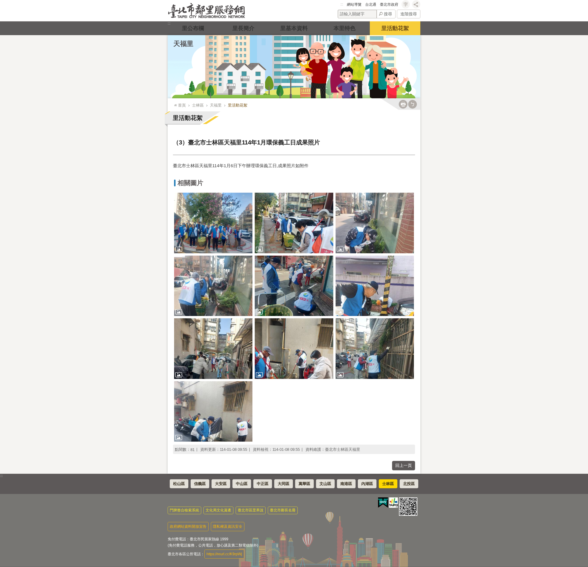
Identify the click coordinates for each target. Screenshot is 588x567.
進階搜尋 (408, 14)
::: (341, 4)
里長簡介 (243, 28)
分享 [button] (416, 4)
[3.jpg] (375, 223)
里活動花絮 (395, 28)
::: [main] (174, 103)
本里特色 (345, 28)
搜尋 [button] (388, 14)
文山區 (325, 484)
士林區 (198, 105)
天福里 (216, 105)
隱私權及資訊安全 (227, 526)
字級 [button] (405, 4)
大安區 (221, 484)
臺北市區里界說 (250, 510)
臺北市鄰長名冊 (283, 510)
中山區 (242, 484)
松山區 (179, 484)
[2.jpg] (294, 223)
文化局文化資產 (218, 510)
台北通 (370, 4)
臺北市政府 (389, 4)
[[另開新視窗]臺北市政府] (393, 502)
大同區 (283, 484)
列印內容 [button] (403, 104)
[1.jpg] (213, 223)
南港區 (346, 484)
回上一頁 (403, 465)
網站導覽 (354, 4)
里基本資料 (294, 28)
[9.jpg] (375, 348)
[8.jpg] (294, 348)
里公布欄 (193, 28)
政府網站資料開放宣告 (188, 526)
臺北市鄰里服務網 (207, 11)
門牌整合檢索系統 (184, 510)
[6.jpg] (375, 286)
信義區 (200, 484)
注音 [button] (412, 104)
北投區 (409, 484)
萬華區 (304, 484)
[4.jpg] (213, 286)
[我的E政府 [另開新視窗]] (383, 502)
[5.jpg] (294, 286)
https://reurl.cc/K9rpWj (224, 554)
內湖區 (367, 484)
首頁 (182, 105)
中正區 (263, 484)
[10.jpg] (213, 411)
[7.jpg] (213, 348)
